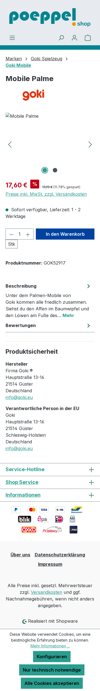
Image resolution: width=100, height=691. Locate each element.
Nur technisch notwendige (52, 670)
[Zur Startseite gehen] (50, 17)
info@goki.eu (19, 397)
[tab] (49, 300)
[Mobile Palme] (50, 144)
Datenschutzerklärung (60, 554)
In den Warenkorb (65, 234)
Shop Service (22, 482)
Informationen (23, 495)
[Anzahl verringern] (11, 234)
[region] (50, 144)
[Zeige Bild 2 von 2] (55, 170)
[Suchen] (61, 37)
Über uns (20, 554)
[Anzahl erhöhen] (28, 234)
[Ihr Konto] (74, 37)
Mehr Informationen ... (50, 646)
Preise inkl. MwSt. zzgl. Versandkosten (46, 194)
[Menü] (12, 37)
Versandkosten (46, 592)
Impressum (50, 564)
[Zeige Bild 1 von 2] (44, 170)
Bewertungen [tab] (21, 325)
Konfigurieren (52, 656)
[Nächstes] (90, 144)
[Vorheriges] (10, 144)
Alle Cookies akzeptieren (51, 683)
